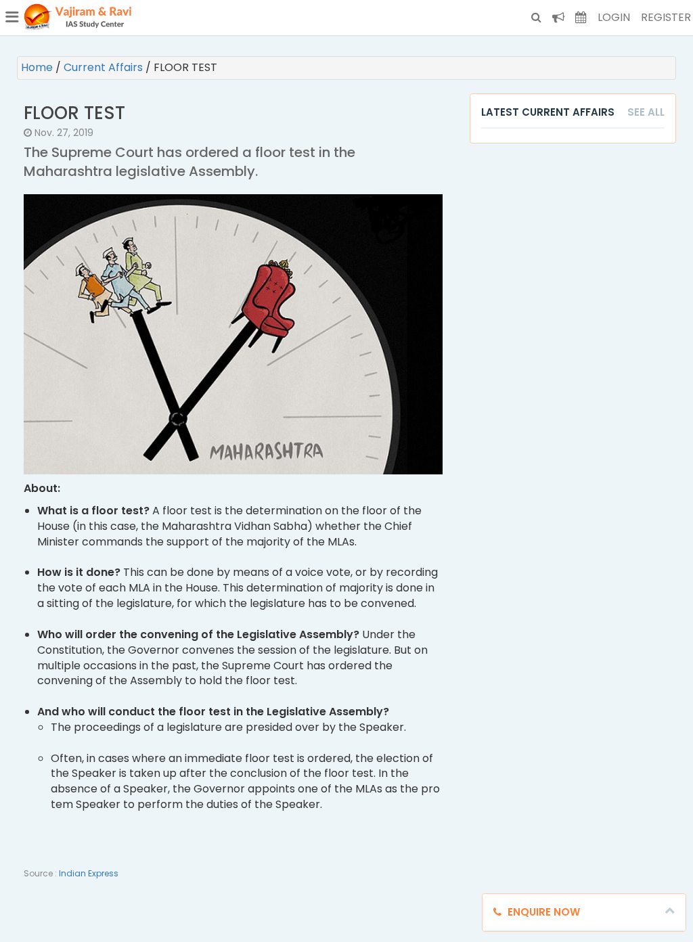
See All (646, 112)
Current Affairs (105, 67)
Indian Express (88, 873)
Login (614, 17)
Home (38, 67)
